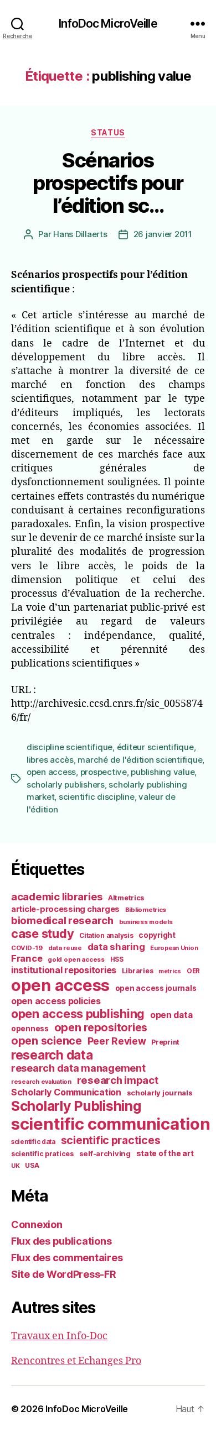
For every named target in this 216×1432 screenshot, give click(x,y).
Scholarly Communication (66, 1092)
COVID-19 (27, 948)
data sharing (116, 946)
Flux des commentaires (66, 1257)
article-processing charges (65, 909)
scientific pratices (42, 1154)
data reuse (65, 948)
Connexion (37, 1224)
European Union (174, 948)
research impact (117, 1080)
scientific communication (110, 1124)
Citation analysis (106, 936)
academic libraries (56, 896)
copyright (157, 935)
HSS (117, 959)
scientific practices (111, 1140)
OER (193, 971)
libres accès (50, 759)
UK (15, 1165)
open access (51, 772)
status (108, 132)
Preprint (165, 1042)
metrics (169, 971)
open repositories (100, 1027)
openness (30, 1028)
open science (46, 1040)
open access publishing (78, 1013)
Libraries (137, 971)
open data (171, 1015)
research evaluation (41, 1081)
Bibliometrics (146, 910)
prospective (103, 772)
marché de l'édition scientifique (140, 759)
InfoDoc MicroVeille (108, 23)
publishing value (162, 772)
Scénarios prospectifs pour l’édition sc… (108, 183)
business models (146, 922)
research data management (78, 1068)
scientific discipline (97, 796)
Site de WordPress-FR (63, 1274)
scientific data (33, 1142)
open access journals (156, 988)
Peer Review (117, 1041)
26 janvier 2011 (162, 234)
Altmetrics (126, 898)
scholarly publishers (66, 784)
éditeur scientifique (155, 747)
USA (32, 1165)
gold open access (76, 959)
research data (52, 1054)
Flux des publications (61, 1241)
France (26, 958)
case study (42, 933)
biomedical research (62, 920)
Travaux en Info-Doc (59, 1336)
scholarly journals (160, 1092)
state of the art (165, 1153)
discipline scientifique (69, 747)
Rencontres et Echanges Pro (76, 1361)
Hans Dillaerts (80, 234)
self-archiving (105, 1153)
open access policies (56, 1000)
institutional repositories (63, 969)
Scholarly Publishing (76, 1106)
